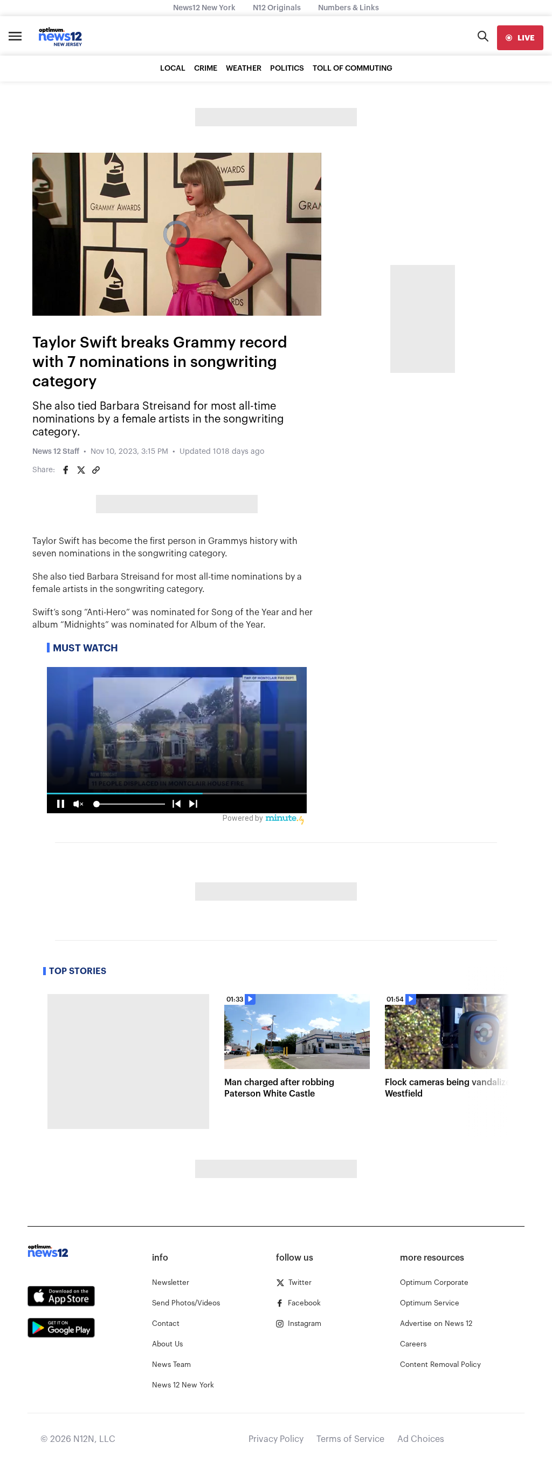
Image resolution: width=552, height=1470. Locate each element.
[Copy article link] (96, 470)
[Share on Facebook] (65, 470)
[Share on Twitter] (81, 470)
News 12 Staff (55, 451)
